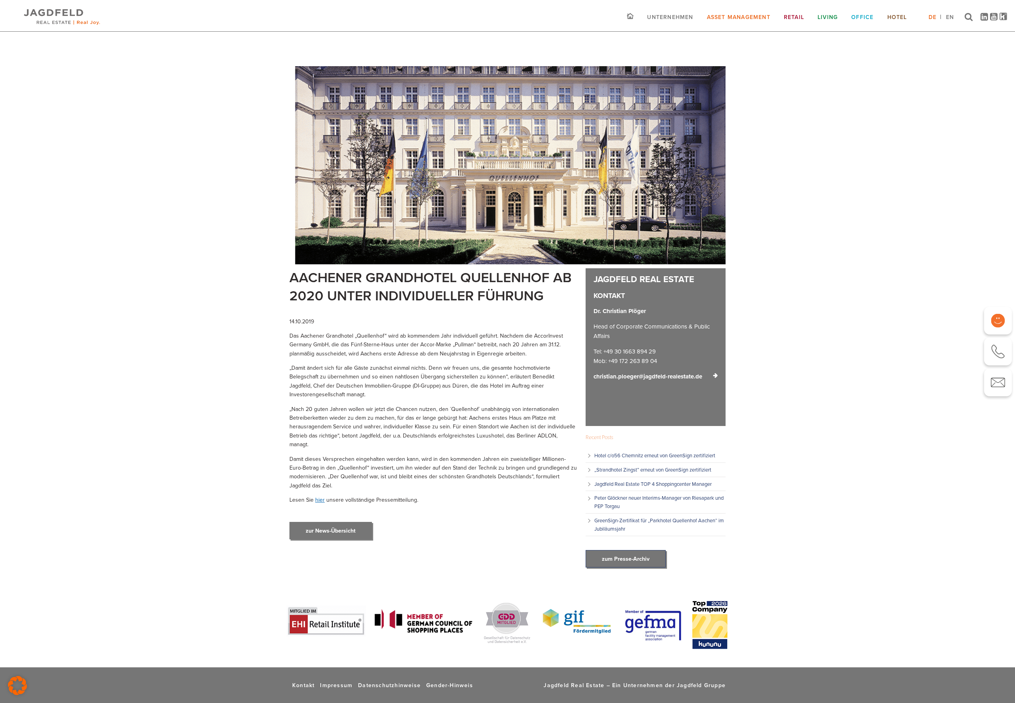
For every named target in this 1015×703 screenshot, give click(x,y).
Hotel (897, 17)
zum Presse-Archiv (625, 559)
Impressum (336, 685)
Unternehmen (670, 17)
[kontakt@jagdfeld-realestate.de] (998, 382)
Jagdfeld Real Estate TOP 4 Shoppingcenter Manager (653, 483)
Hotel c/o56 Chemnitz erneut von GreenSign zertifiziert (654, 455)
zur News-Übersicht (331, 531)
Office (862, 17)
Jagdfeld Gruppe (701, 685)
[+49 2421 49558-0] (998, 351)
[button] (17, 685)
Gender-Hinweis (449, 685)
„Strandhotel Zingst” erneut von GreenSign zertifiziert (653, 469)
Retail (794, 17)
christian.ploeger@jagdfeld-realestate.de (648, 376)
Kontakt (303, 685)
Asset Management (738, 17)
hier (320, 500)
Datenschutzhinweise (389, 685)
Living (828, 17)
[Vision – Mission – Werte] (998, 320)
